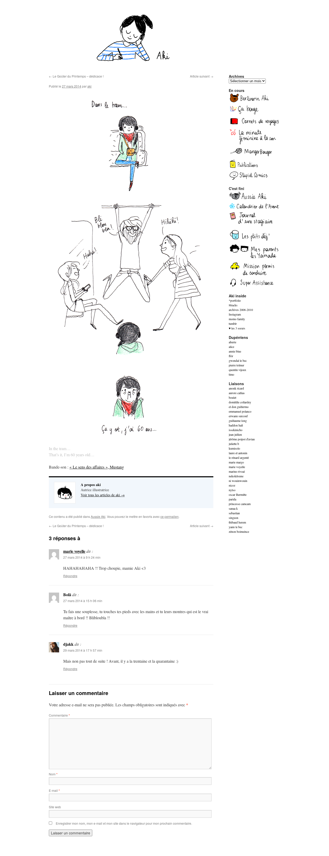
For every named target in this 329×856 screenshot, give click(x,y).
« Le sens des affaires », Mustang (96, 467)
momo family (237, 319)
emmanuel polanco (240, 411)
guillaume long (238, 421)
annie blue (235, 351)
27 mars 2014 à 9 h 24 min (81, 557)
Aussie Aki (98, 516)
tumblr (233, 323)
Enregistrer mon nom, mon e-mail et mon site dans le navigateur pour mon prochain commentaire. (124, 823)
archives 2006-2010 (241, 310)
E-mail (54, 790)
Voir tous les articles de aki (103, 494)
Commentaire (59, 715)
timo (231, 374)
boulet (232, 397)
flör (231, 356)
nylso (232, 490)
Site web (55, 807)
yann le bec (235, 527)
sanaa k (233, 508)
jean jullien (235, 434)
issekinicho (235, 430)
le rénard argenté (239, 457)
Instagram (235, 314)
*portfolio (235, 300)
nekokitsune (236, 476)
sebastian (234, 513)
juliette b (234, 444)
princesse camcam (240, 504)
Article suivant (201, 76)
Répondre (70, 576)
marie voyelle (74, 551)
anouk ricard (236, 388)
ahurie (232, 342)
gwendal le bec (238, 360)
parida (232, 499)
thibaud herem (237, 522)
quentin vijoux (237, 370)
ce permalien (169, 516)
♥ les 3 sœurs (237, 328)
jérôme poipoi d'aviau (242, 439)
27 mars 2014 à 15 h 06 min (82, 600)
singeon (233, 518)
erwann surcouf (238, 416)
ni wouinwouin (238, 481)
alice (231, 347)
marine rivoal (237, 471)
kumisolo (234, 448)
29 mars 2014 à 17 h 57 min (82, 650)
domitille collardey (240, 402)
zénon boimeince (239, 531)
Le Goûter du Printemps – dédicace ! (76, 76)
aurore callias (237, 393)
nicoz (232, 485)
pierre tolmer (236, 365)
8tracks (233, 305)
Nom (53, 774)
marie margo (236, 462)
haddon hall (236, 425)
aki (89, 86)
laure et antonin (238, 453)
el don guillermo (239, 407)
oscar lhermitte (237, 494)
